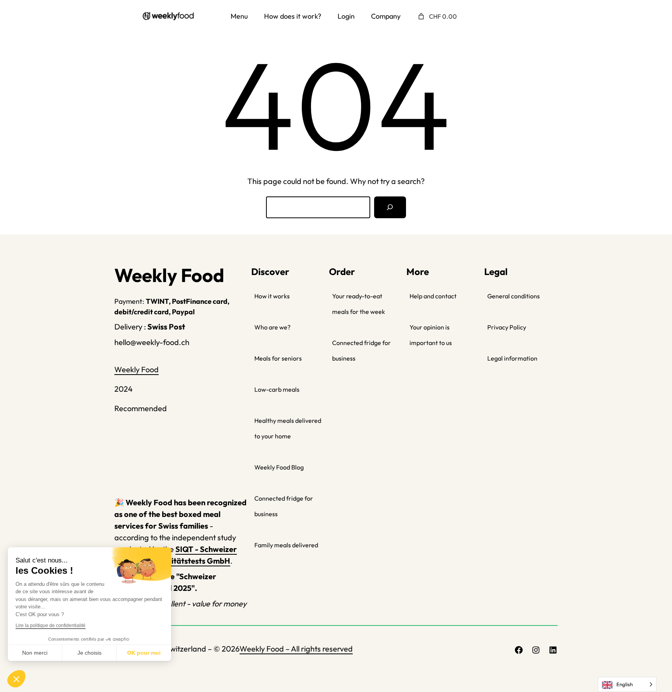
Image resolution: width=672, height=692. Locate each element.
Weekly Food (136, 369)
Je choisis (89, 653)
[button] (16, 678)
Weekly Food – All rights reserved (296, 648)
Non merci (34, 653)
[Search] (390, 207)
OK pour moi (144, 653)
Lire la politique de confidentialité (51, 625)
